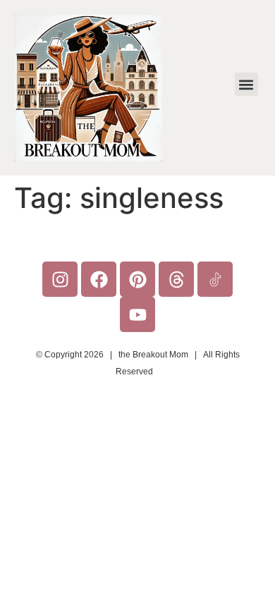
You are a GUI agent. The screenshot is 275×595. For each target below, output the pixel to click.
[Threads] (176, 279)
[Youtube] (137, 314)
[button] (246, 84)
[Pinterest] (137, 279)
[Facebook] (98, 279)
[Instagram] (60, 279)
